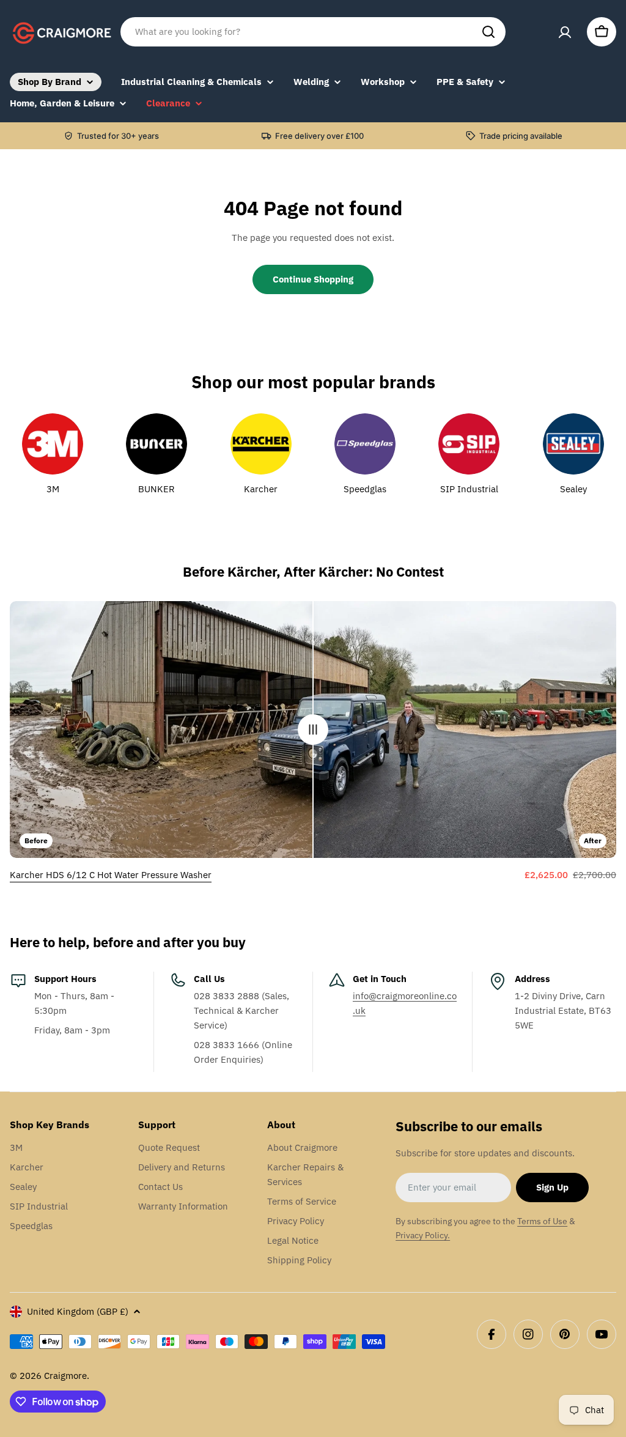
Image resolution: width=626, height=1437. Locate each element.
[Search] (488, 31)
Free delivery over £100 (319, 136)
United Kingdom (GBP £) (77, 1311)
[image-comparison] (313, 729)
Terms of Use (542, 1221)
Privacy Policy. (423, 1235)
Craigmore (65, 1375)
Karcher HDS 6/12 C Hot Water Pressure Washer (111, 875)
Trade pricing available (520, 136)
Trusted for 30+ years (118, 136)
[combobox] (313, 31)
